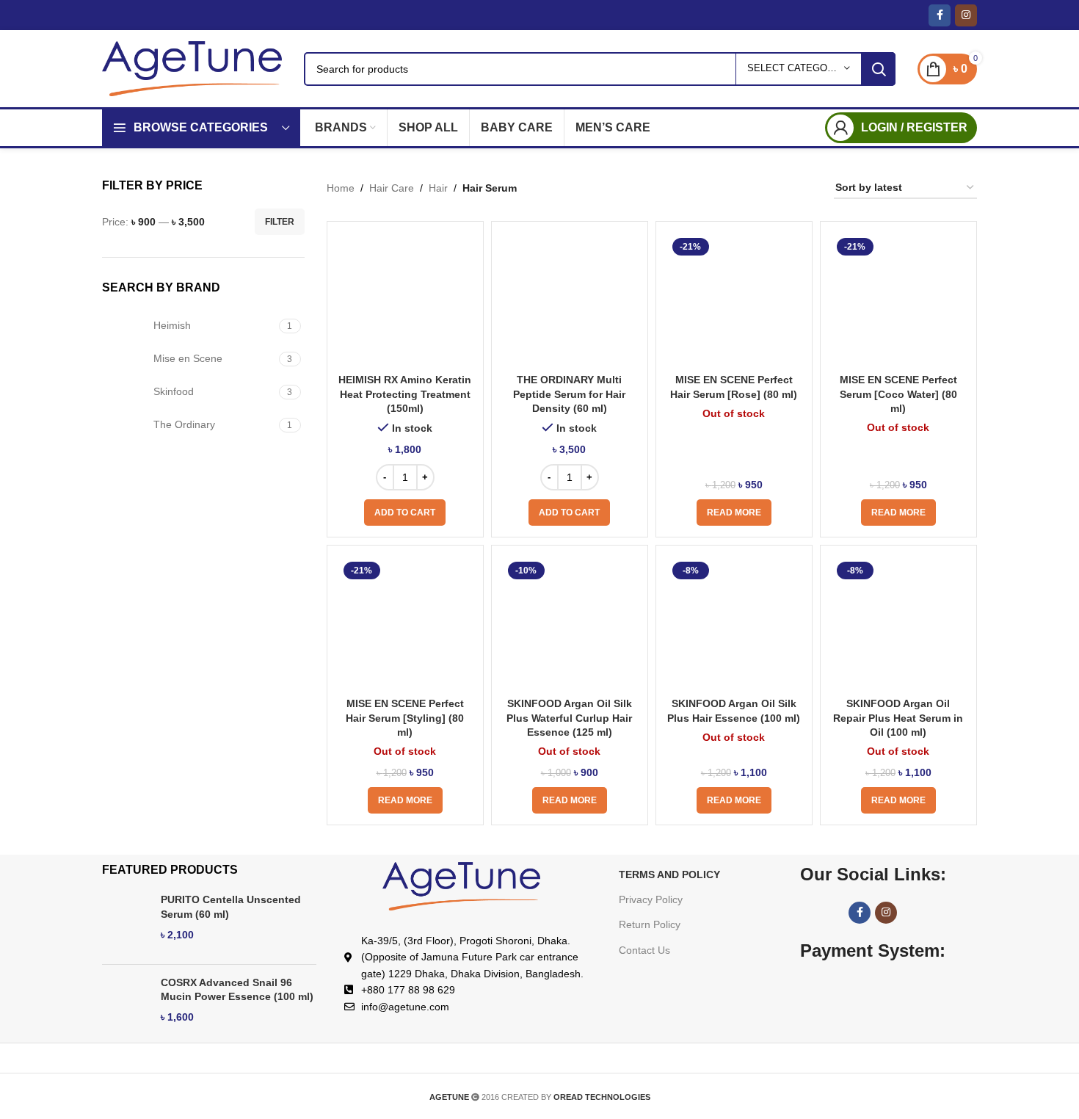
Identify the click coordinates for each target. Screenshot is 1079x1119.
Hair (438, 188)
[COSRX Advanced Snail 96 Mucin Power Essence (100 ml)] (126, 1005)
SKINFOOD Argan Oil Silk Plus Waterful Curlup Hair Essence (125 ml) (569, 718)
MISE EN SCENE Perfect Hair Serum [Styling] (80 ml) (405, 718)
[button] (405, 512)
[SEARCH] (878, 69)
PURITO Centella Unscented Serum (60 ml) (231, 907)
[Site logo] (192, 67)
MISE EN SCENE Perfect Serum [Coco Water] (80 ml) (898, 394)
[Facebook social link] (940, 15)
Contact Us (644, 950)
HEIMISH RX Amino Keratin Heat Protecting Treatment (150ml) (404, 394)
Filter (279, 222)
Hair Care (391, 188)
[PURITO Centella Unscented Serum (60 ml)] (126, 922)
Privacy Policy (651, 899)
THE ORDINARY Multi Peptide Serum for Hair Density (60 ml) (569, 394)
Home (341, 188)
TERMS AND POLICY (669, 874)
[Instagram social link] (966, 15)
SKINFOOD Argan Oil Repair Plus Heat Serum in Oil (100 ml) (898, 718)
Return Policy (649, 924)
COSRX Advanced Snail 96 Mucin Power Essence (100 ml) (237, 990)
